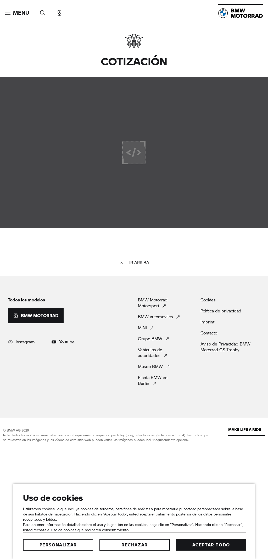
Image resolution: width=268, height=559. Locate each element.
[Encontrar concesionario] (59, 11)
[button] (17, 13)
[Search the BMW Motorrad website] (43, 11)
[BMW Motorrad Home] (240, 13)
